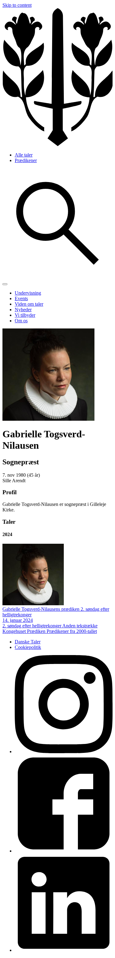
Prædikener (26, 160)
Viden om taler (29, 304)
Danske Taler (27, 641)
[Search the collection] (57, 277)
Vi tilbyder (25, 315)
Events (21, 298)
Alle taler (24, 154)
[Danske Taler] (57, 144)
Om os (21, 320)
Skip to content (17, 5)
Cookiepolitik (28, 647)
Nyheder (23, 309)
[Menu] (4, 284)
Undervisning (28, 293)
